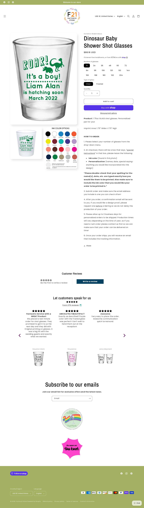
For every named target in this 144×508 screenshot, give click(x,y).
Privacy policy (59, 501)
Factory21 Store (21, 501)
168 (95, 75)
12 (87, 65)
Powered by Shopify (34, 501)
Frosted (99, 84)
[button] (4, 16)
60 (118, 65)
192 (112, 75)
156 (87, 75)
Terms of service (72, 501)
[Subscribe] (89, 398)
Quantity (87, 89)
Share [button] (88, 246)
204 (121, 75)
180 (104, 75)
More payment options (108, 113)
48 (110, 65)
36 (102, 65)
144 (128, 70)
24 (94, 65)
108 (103, 70)
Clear (88, 84)
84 (87, 70)
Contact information (87, 501)
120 (111, 70)
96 (95, 70)
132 (119, 70)
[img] (72, 302)
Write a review (90, 281)
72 (126, 65)
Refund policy (47, 501)
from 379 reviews (70, 305)
